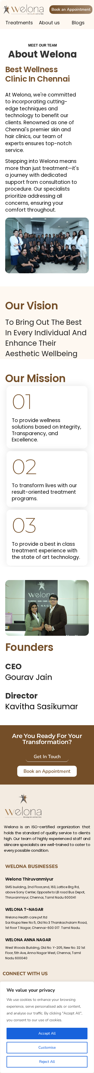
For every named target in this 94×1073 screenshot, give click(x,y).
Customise (47, 1047)
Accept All (47, 1033)
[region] (47, 1027)
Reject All (47, 1061)
